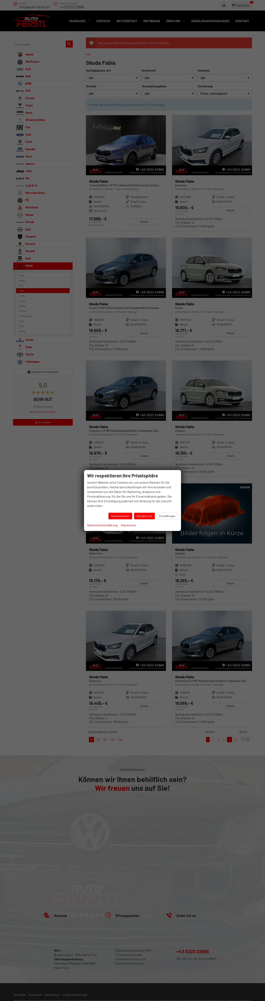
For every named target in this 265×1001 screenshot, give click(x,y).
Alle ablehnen (144, 516)
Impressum (128, 525)
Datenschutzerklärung (102, 525)
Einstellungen (167, 516)
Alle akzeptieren (120, 516)
